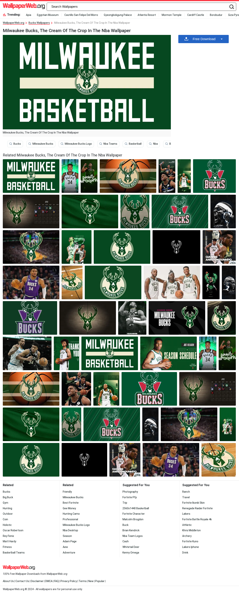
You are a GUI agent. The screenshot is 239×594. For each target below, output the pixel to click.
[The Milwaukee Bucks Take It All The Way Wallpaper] (177, 247)
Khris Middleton (191, 530)
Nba (155, 143)
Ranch (186, 491)
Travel (186, 497)
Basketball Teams (14, 552)
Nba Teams (110, 143)
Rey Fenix (8, 535)
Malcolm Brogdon (132, 519)
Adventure (69, 552)
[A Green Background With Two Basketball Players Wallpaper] (76, 247)
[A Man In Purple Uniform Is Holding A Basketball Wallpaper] (31, 282)
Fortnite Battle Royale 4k (197, 519)
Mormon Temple (171, 14)
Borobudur (216, 14)
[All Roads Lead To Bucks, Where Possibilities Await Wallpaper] (221, 318)
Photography (130, 491)
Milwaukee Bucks (42, 143)
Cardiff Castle (195, 14)
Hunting (7, 508)
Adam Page (70, 541)
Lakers (186, 513)
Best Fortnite (71, 502)
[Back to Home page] (24, 7)
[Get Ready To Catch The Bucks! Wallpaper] (184, 176)
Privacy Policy (68, 581)
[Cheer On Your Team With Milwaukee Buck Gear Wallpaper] (89, 176)
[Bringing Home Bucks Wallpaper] (168, 353)
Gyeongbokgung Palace (118, 14)
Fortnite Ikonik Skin (193, 502)
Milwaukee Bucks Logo (78, 143)
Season (67, 535)
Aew (65, 546)
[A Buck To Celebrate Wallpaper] (132, 318)
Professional (70, 519)
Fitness (7, 546)
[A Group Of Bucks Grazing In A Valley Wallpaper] (31, 247)
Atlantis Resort (147, 14)
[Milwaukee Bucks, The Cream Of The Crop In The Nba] (31, 176)
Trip (124, 502)
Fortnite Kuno (190, 541)
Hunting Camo (71, 513)
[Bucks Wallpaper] (70, 176)
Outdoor (8, 513)
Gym (5, 502)
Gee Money (69, 508)
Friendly (67, 491)
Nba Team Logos (132, 535)
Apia (28, 14)
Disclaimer (37, 581)
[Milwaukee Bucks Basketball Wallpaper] (31, 211)
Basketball (135, 143)
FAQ (56, 581)
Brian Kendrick (130, 530)
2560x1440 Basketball (135, 508)
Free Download (204, 39)
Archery (187, 535)
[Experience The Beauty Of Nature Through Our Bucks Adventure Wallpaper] (30, 318)
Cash (125, 541)
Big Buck (8, 497)
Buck (125, 524)
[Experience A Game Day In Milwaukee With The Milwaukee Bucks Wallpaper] (172, 282)
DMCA (48, 581)
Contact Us (22, 581)
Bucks (17, 143)
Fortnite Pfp (129, 497)
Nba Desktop (70, 530)
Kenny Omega (130, 552)
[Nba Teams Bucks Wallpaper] (180, 211)
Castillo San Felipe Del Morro (81, 14)
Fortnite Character (133, 513)
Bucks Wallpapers (39, 22)
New (91, 581)
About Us (8, 581)
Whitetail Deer (130, 546)
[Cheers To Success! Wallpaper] (214, 176)
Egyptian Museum (48, 14)
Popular (99, 581)
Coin (5, 519)
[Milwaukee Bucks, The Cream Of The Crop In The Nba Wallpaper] (109, 353)
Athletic (187, 524)
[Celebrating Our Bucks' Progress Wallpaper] (90, 211)
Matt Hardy (9, 541)
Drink (185, 552)
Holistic (7, 524)
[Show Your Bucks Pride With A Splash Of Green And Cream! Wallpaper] (72, 282)
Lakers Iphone (190, 546)
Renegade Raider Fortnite (197, 508)
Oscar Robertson (13, 530)
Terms (83, 581)
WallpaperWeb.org (13, 22)
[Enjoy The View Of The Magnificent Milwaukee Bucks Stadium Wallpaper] (27, 353)
